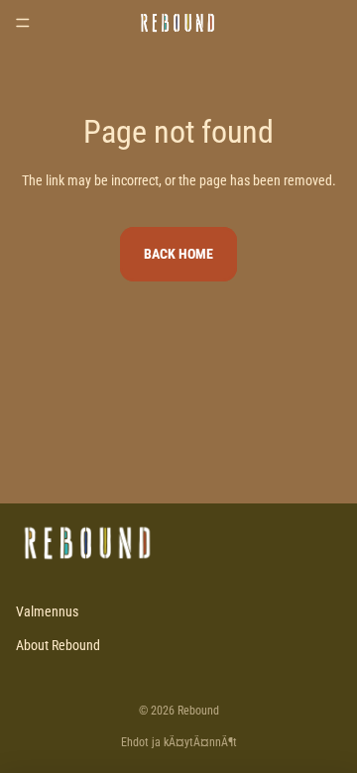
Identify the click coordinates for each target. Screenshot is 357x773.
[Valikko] (23, 23)
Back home (178, 254)
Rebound (198, 711)
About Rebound (58, 645)
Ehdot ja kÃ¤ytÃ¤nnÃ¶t (179, 742)
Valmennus (47, 611)
